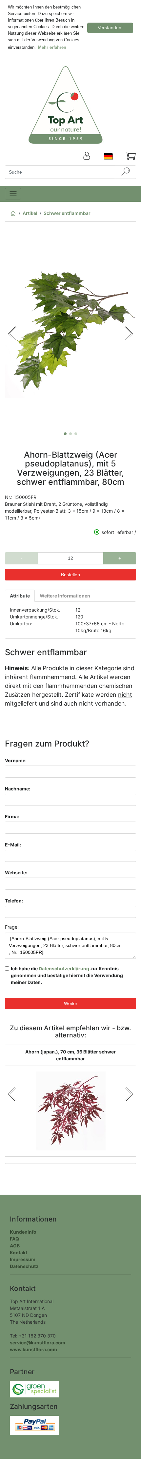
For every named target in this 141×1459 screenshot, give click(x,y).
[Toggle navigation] (13, 193)
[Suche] (125, 172)
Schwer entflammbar (67, 213)
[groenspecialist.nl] (34, 1389)
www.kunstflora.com (33, 1349)
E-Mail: (13, 844)
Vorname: (16, 760)
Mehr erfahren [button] (52, 47)
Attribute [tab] (20, 595)
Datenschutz (24, 1266)
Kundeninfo (23, 1232)
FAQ (14, 1238)
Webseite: (16, 872)
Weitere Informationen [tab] (65, 595)
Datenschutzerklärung (64, 968)
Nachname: (17, 788)
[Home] (13, 214)
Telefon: (14, 900)
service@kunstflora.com (37, 1342)
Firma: (12, 816)
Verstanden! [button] (110, 27)
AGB (15, 1245)
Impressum (22, 1259)
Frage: (12, 927)
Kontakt (18, 1252)
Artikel (30, 213)
